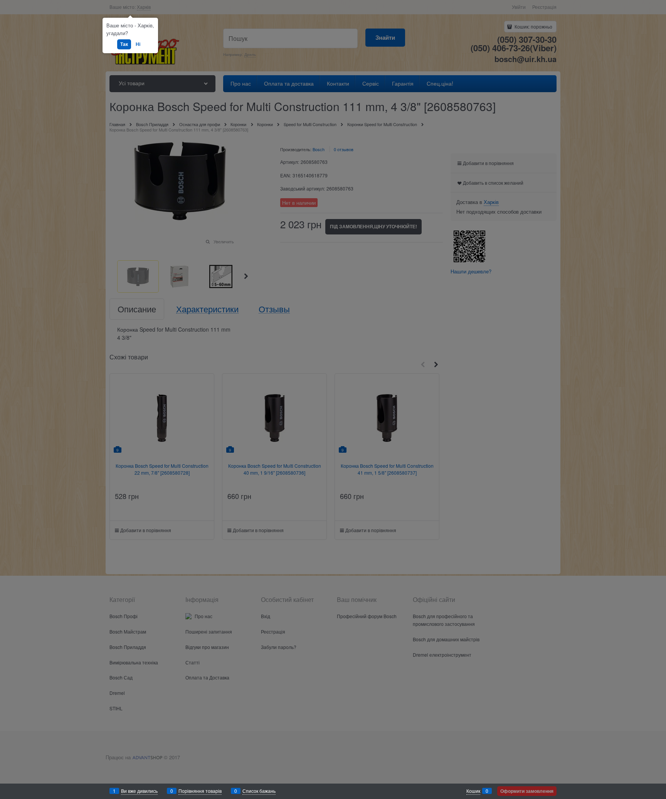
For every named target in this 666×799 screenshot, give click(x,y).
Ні (138, 43)
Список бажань (259, 790)
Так (124, 43)
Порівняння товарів (200, 790)
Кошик (473, 790)
